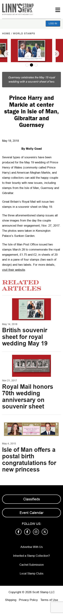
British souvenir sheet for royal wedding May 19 (25, 337)
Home (6, 33)
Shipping (10, 600)
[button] (7, 53)
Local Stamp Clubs (31, 573)
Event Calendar (32, 513)
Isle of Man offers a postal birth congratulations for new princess (29, 459)
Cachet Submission (31, 564)
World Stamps (24, 33)
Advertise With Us (31, 546)
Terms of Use (49, 600)
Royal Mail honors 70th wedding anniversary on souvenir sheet (27, 396)
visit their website (13, 269)
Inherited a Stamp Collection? (31, 555)
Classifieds (31, 499)
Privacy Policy (28, 600)
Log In (53, 23)
